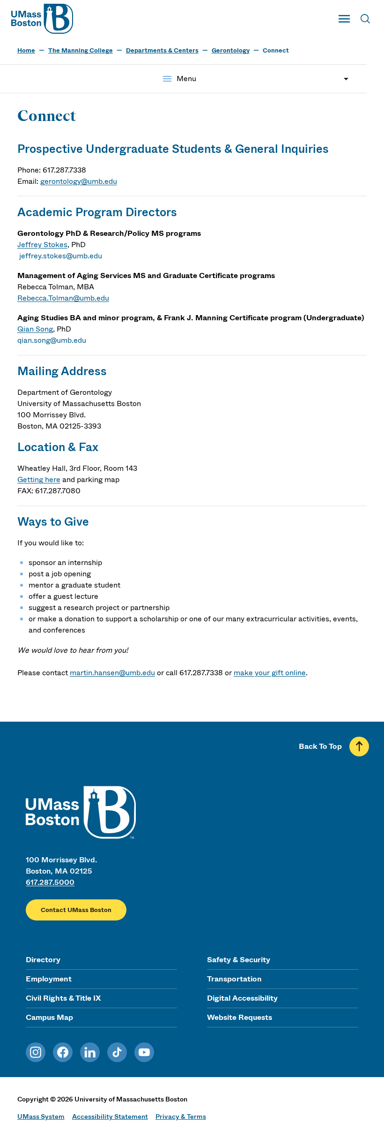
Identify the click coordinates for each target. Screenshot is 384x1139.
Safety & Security (238, 959)
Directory (43, 959)
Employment (49, 978)
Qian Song (35, 329)
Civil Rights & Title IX (63, 998)
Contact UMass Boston (76, 909)
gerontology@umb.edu (78, 181)
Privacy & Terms (180, 1116)
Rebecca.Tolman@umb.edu (63, 298)
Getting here (38, 479)
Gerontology (231, 50)
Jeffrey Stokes (42, 244)
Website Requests (239, 1017)
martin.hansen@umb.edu (112, 672)
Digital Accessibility (242, 998)
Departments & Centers (162, 50)
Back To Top (320, 746)
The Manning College (80, 50)
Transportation (234, 978)
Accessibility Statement (110, 1116)
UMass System (41, 1116)
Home (26, 50)
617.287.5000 (50, 882)
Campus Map (49, 1017)
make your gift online (270, 672)
